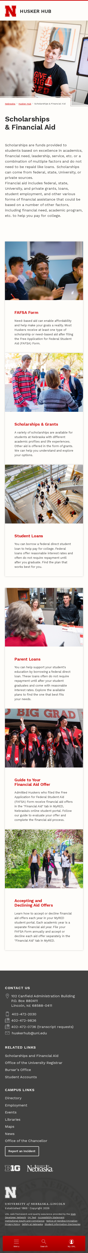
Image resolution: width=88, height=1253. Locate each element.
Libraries (12, 1119)
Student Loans (28, 535)
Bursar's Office (18, 1070)
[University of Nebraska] (40, 1168)
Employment (16, 1105)
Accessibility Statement (51, 1217)
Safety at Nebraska (32, 1224)
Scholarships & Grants (36, 424)
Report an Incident (21, 1151)
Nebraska (10, 103)
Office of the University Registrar (34, 1063)
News (9, 1134)
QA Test (32, 1217)
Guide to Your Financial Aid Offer (32, 782)
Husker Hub (35, 11)
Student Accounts (21, 1077)
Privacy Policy (12, 1224)
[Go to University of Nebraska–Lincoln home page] (10, 11)
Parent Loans (27, 659)
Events (10, 1112)
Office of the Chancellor (26, 1141)
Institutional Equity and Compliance (24, 1221)
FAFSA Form (26, 312)
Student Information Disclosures (62, 1224)
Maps (9, 1126)
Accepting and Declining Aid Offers (33, 902)
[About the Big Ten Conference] (12, 1168)
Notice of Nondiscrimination (61, 1221)
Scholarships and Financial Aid (31, 1056)
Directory (13, 1098)
